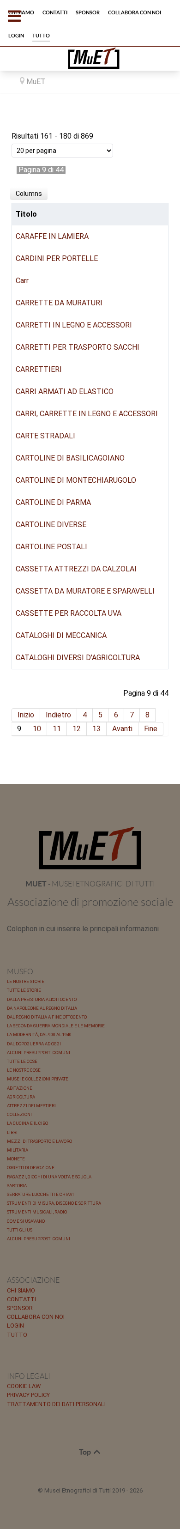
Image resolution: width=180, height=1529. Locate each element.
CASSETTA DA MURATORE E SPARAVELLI (85, 591)
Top (85, 1452)
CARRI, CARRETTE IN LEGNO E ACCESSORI (87, 413)
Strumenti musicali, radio (37, 1211)
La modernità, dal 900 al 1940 (39, 1034)
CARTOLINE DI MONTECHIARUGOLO (76, 480)
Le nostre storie (25, 981)
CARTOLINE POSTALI (51, 546)
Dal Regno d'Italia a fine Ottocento (47, 1016)
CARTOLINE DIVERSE (51, 524)
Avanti (122, 728)
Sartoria (17, 1185)
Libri (12, 1132)
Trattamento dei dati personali (56, 1404)
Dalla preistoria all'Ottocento (42, 999)
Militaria (17, 1150)
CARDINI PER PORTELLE (57, 258)
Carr (22, 280)
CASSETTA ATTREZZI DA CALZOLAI (76, 568)
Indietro (58, 714)
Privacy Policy (28, 1394)
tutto (17, 1334)
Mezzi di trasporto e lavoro (39, 1141)
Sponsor (20, 1308)
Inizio (26, 714)
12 (76, 728)
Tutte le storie (24, 990)
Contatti (21, 1299)
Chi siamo (21, 1290)
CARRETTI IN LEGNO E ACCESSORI (74, 325)
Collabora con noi (36, 1316)
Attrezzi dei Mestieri (31, 1105)
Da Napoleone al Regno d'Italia (42, 1008)
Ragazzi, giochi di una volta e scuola (49, 1176)
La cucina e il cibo (27, 1123)
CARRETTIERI (39, 369)
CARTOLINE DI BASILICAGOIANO (70, 458)
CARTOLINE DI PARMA (53, 502)
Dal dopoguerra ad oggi (34, 1043)
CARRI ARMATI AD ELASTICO (65, 391)
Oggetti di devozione (30, 1167)
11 (57, 728)
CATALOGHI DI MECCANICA (61, 635)
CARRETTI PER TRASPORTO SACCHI (77, 347)
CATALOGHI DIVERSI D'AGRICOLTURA (78, 657)
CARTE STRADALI (45, 435)
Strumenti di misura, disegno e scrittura (54, 1203)
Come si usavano (26, 1221)
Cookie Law (24, 1386)
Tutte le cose (22, 1061)
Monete (16, 1158)
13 (96, 728)
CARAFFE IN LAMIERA (52, 236)
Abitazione (19, 1088)
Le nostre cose (24, 1070)
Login (15, 1325)
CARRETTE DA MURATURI (59, 302)
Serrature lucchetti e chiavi (40, 1194)
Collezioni (19, 1114)
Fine (150, 728)
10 (37, 728)
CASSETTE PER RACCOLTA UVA (68, 613)
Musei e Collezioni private (37, 1078)
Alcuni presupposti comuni (38, 1052)
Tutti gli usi (20, 1229)
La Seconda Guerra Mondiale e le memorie (56, 1025)
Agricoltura (21, 1096)
